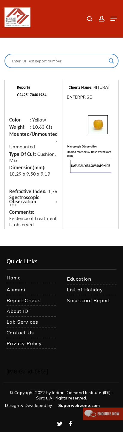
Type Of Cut (22, 154)
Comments (21, 212)
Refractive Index (27, 191)
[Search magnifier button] (111, 61)
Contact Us (20, 333)
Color (15, 120)
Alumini (16, 290)
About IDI (18, 311)
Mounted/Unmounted (33, 134)
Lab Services (22, 322)
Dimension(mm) (26, 167)
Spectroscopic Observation (24, 200)
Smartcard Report (88, 300)
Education (79, 279)
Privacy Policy (24, 343)
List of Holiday (85, 290)
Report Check (23, 300)
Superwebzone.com (79, 405)
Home (14, 278)
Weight (17, 127)
